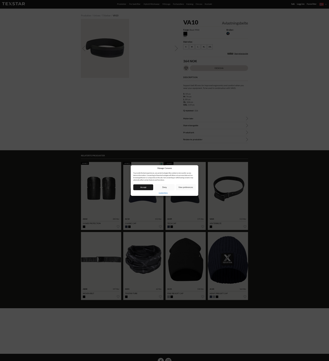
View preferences (185, 187)
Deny (164, 187)
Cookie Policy (163, 193)
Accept (143, 187)
